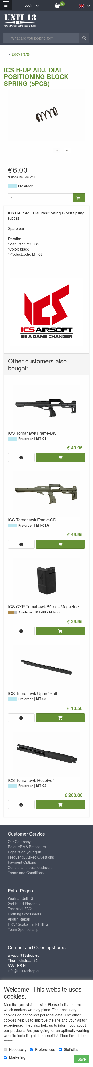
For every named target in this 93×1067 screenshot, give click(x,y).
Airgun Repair (19, 919)
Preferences (45, 1049)
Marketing (17, 1057)
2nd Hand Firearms (24, 903)
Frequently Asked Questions (31, 857)
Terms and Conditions (26, 872)
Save (82, 1059)
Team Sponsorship (23, 929)
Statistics (71, 1049)
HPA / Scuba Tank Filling (28, 924)
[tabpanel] (56, 150)
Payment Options (22, 862)
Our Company (19, 841)
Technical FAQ (20, 908)
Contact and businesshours (30, 867)
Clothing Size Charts (24, 913)
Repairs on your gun (24, 851)
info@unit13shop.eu (24, 970)
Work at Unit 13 (20, 898)
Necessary (17, 1049)
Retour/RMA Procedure (27, 846)
